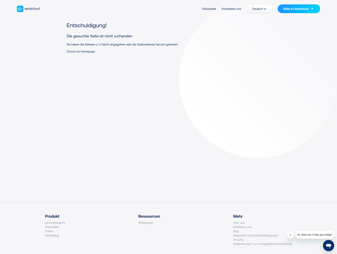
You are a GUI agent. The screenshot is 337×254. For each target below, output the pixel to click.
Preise (49, 231)
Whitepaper (145, 222)
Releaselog (52, 235)
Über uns (239, 222)
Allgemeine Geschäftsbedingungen (255, 235)
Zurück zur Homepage (81, 51)
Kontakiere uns (242, 227)
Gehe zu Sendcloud (296, 8)
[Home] (28, 9)
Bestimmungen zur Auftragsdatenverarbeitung (262, 243)
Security (238, 239)
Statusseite (209, 8)
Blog (236, 231)
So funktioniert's (55, 222)
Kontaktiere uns (231, 8)
